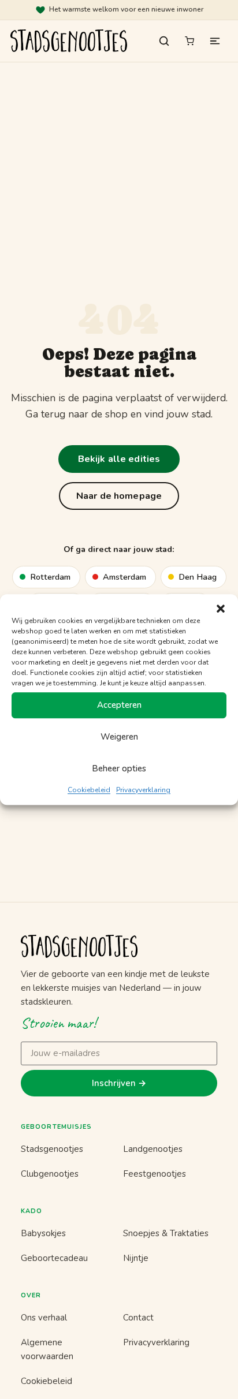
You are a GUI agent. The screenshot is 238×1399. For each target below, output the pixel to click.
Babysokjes (43, 1233)
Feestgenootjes (154, 1174)
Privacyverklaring (143, 789)
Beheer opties (119, 768)
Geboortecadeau (54, 1258)
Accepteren (119, 705)
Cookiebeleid (89, 789)
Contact (138, 1317)
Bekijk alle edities (119, 459)
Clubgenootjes (50, 1174)
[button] (220, 608)
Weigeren (119, 737)
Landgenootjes (153, 1149)
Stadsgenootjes (52, 1149)
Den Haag (197, 577)
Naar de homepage (119, 496)
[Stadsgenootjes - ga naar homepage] (119, 946)
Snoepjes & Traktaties (166, 1233)
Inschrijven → (119, 1083)
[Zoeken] (164, 41)
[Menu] (215, 41)
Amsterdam (124, 577)
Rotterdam (50, 577)
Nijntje (135, 1258)
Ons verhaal (44, 1317)
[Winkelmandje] (189, 41)
